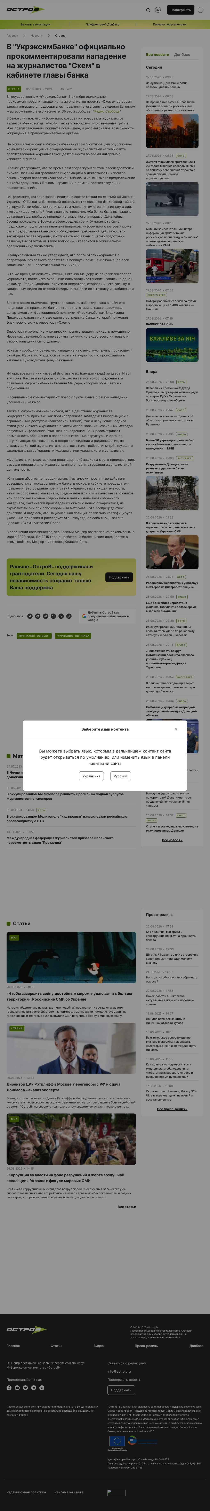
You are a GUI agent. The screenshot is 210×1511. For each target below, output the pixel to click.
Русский (120, 776)
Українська (91, 776)
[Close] (176, 729)
